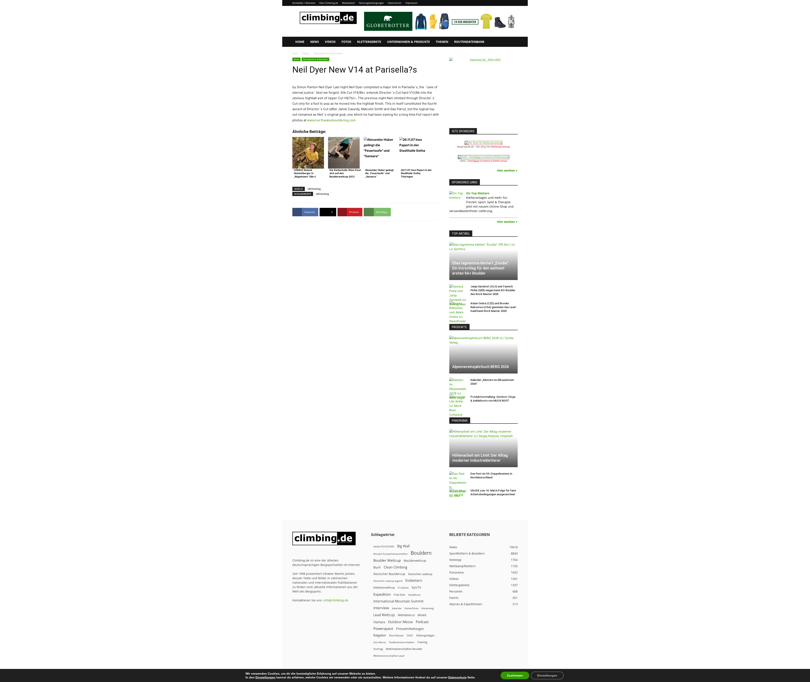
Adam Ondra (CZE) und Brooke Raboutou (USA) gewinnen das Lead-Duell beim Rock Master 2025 (493, 307)
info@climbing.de (335, 600)
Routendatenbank (469, 42)
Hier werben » (507, 170)
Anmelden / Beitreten (304, 2)
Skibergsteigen (425, 635)
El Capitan (403, 587)
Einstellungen (265, 677)
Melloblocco (406, 615)
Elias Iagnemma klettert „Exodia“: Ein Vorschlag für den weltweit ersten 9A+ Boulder (480, 268)
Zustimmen (515, 675)
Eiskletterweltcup (384, 587)
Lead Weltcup (384, 615)
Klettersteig (427, 608)
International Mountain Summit (398, 601)
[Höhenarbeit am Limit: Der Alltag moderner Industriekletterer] (483, 448)
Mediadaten (348, 2)
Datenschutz (394, 2)
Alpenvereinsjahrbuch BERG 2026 (480, 366)
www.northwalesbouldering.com (331, 120)
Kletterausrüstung (500, 146)
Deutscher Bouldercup (389, 574)
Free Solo (399, 595)
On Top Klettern (477, 193)
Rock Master (396, 635)
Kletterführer (411, 608)
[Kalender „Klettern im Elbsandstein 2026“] (457, 389)
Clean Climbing (395, 567)
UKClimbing (314, 188)
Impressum (411, 2)
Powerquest (383, 628)
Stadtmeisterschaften (401, 642)
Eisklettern (413, 580)
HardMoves (414, 594)
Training (422, 642)
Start (295, 53)
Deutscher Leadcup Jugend (387, 580)
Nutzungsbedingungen (371, 2)
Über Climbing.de (328, 2)
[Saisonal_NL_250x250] (483, 92)
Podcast (422, 622)
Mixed (422, 615)
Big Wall (403, 546)
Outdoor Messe (400, 622)
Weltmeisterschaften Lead (388, 655)
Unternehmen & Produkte (408, 42)
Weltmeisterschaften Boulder (404, 649)
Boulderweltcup (415, 561)
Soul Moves (379, 642)
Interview (381, 608)
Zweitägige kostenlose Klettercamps (487, 160)
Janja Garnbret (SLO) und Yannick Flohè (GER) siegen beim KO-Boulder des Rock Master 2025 (492, 290)
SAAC (410, 635)
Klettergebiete (369, 42)
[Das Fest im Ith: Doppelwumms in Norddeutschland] (457, 484)
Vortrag (378, 649)
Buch (377, 567)
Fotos (346, 42)
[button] (513, 42)
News (314, 42)
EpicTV (416, 587)
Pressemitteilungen (410, 629)
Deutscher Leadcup (420, 574)
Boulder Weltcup (387, 560)
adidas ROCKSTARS (383, 546)
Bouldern (421, 553)
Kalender (397, 608)
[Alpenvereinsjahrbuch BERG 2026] (483, 354)
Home (299, 42)
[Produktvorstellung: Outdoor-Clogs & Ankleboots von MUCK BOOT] (457, 406)
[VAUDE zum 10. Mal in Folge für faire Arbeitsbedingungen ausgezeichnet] (457, 494)
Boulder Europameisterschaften (390, 553)
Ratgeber (379, 635)
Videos (330, 42)
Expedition (382, 594)
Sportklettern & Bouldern (315, 59)
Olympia (379, 622)
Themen (442, 42)
